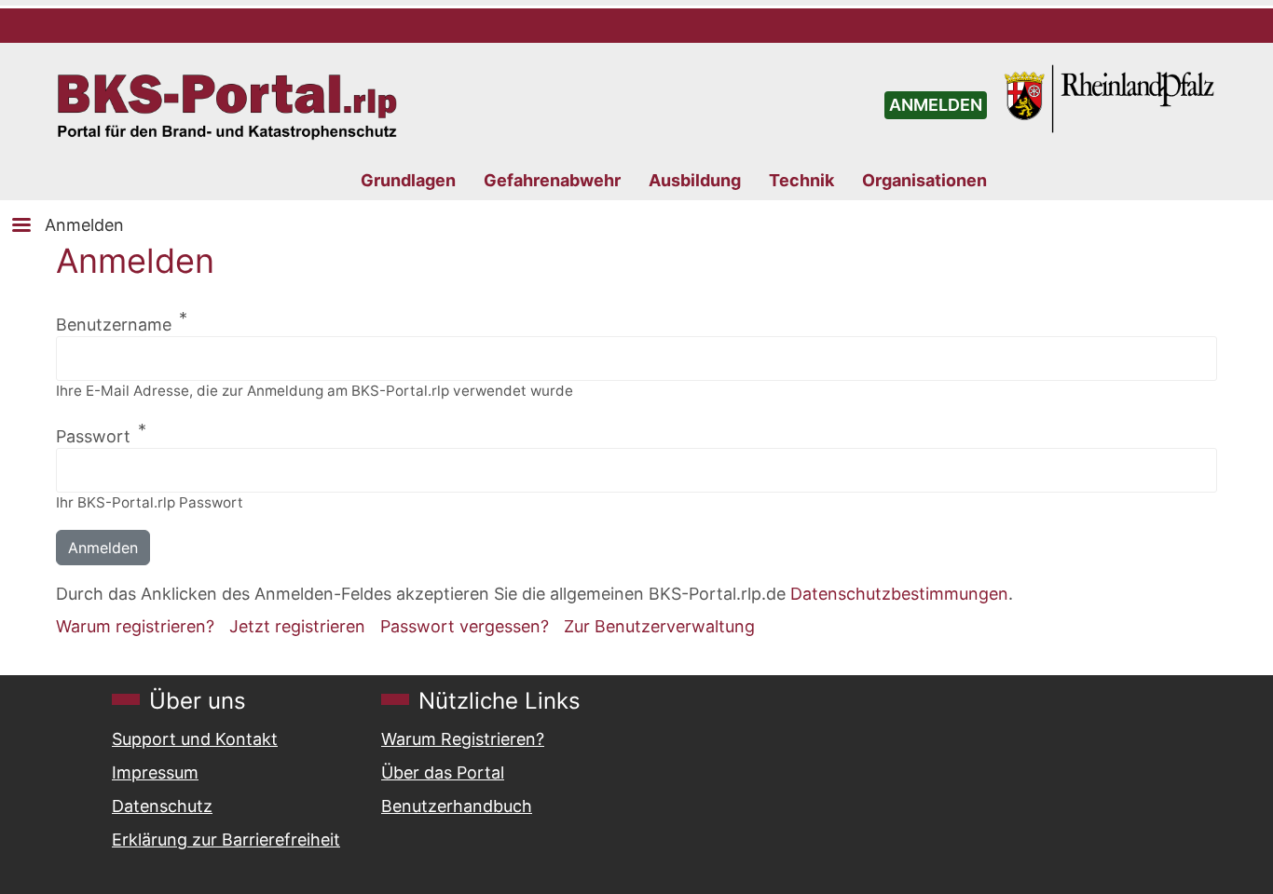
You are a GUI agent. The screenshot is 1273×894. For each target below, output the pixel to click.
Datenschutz (162, 806)
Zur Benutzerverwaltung (659, 626)
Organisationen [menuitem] (924, 180)
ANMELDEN (935, 105)
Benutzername (113, 324)
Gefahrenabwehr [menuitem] (552, 180)
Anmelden (84, 225)
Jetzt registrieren (297, 626)
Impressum (155, 772)
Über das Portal (442, 772)
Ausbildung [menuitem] (695, 180)
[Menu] (20, 226)
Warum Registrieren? (462, 739)
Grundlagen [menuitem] (408, 180)
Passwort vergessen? (464, 626)
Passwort (93, 436)
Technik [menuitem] (801, 180)
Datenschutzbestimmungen (899, 593)
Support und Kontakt (195, 739)
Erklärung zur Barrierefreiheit (226, 839)
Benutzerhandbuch (456, 806)
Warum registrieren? (135, 626)
